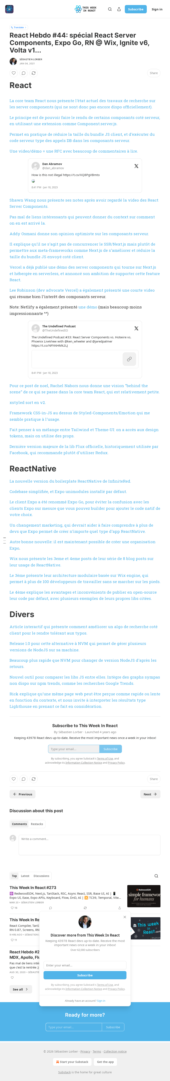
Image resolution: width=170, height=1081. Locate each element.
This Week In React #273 (33, 887)
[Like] (14, 73)
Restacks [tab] (37, 824)
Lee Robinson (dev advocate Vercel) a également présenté (66, 290)
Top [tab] (14, 876)
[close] (124, 917)
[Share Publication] (119, 9)
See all (18, 989)
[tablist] (27, 824)
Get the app (105, 1062)
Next (147, 794)
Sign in (157, 9)
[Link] (3, 85)
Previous (25, 794)
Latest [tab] (25, 876)
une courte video (138, 290)
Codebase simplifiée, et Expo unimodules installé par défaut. (68, 491)
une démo (87, 306)
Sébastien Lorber (30, 59)
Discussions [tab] (41, 876)
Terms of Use (105, 985)
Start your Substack (74, 1062)
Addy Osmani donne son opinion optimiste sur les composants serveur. (79, 233)
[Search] (110, 9)
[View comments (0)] (23, 73)
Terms (97, 1051)
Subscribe (135, 9)
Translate (19, 27)
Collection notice (115, 1051)
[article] (85, 897)
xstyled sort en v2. (28, 402)
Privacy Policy (116, 989)
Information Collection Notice (84, 989)
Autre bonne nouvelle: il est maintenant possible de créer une (70, 541)
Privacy (85, 1051)
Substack (64, 1072)
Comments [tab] (19, 824)
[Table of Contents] (4, 540)
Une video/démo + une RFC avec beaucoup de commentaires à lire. (74, 151)
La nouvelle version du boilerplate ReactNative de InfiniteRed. (71, 481)
